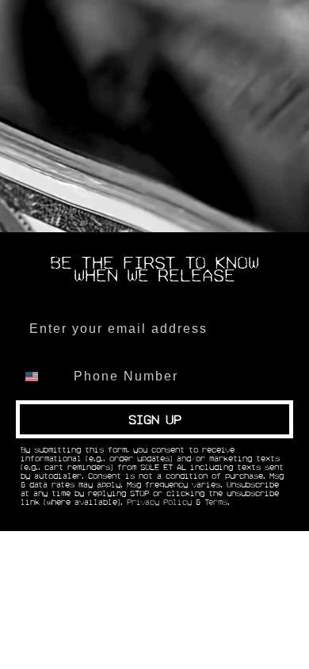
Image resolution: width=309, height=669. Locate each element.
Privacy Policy (159, 503)
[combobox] (41, 376)
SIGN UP (154, 419)
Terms (215, 503)
